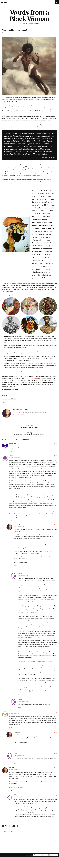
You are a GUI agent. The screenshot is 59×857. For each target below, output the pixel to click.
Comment (52, 841)
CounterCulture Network (21, 32)
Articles (13, 32)
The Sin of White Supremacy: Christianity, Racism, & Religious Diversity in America (37, 107)
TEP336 (11, 455)
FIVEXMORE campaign (32, 378)
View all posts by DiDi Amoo (19, 415)
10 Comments (33, 32)
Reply (55, 443)
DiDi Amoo (17, 524)
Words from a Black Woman (29, 15)
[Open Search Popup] (57, 2)
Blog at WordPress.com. (29, 855)
